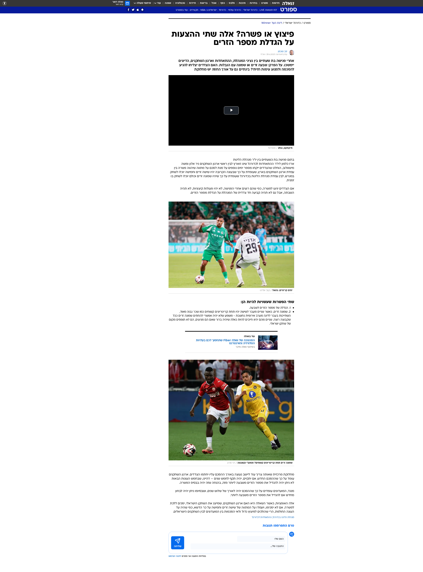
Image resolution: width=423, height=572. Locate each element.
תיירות (192, 3)
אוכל (214, 3)
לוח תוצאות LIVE (268, 10)
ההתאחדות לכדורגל (262, 517)
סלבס (232, 3)
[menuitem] (274, 3)
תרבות (242, 3)
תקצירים (194, 10)
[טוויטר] (133, 10)
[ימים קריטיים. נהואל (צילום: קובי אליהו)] (231, 248)
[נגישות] (4, 3)
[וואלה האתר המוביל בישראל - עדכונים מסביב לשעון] (288, 3)
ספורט (264, 3)
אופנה (168, 3)
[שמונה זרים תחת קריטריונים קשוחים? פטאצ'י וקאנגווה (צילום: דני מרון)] (231, 413)
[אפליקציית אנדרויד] (142, 10)
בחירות (253, 3)
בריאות (204, 3)
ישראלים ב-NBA (208, 10)
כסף (222, 3)
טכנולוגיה (180, 3)
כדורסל (222, 10)
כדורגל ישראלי (250, 10)
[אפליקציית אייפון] (138, 10)
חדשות (276, 3)
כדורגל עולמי (234, 10)
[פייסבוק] (128, 10)
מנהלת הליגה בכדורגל (283, 517)
